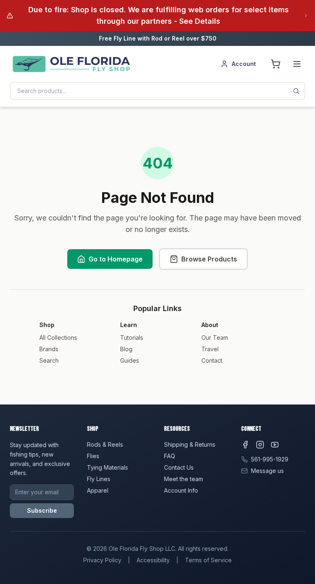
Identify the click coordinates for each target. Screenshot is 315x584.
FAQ (169, 455)
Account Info (181, 490)
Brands (48, 348)
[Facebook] (245, 445)
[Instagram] (260, 445)
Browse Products (209, 259)
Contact (211, 360)
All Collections (58, 337)
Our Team (214, 337)
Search (49, 360)
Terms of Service (208, 560)
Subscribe (42, 510)
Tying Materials (107, 467)
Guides (129, 360)
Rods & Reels (105, 444)
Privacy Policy (102, 560)
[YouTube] (275, 445)
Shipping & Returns (189, 444)
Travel (210, 348)
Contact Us (179, 467)
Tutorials (131, 337)
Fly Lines (98, 478)
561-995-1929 (269, 459)
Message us (267, 470)
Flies (93, 455)
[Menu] (297, 64)
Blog (126, 348)
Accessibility (153, 560)
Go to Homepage (116, 259)
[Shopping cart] (275, 64)
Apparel (97, 490)
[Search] (296, 91)
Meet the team (183, 478)
